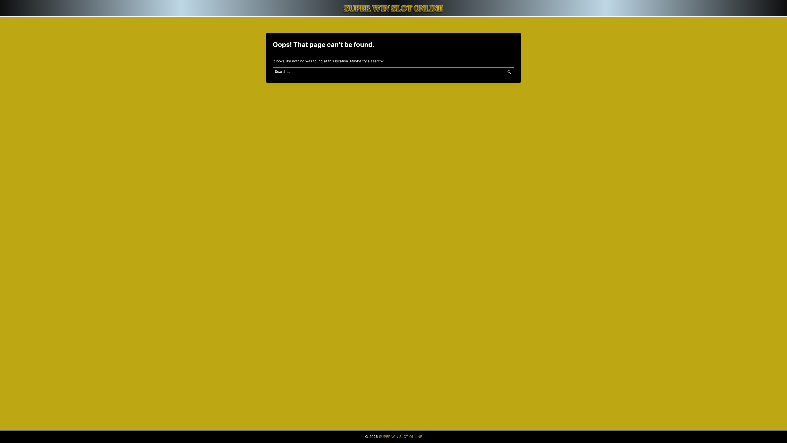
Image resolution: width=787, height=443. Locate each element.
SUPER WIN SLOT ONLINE (400, 437)
